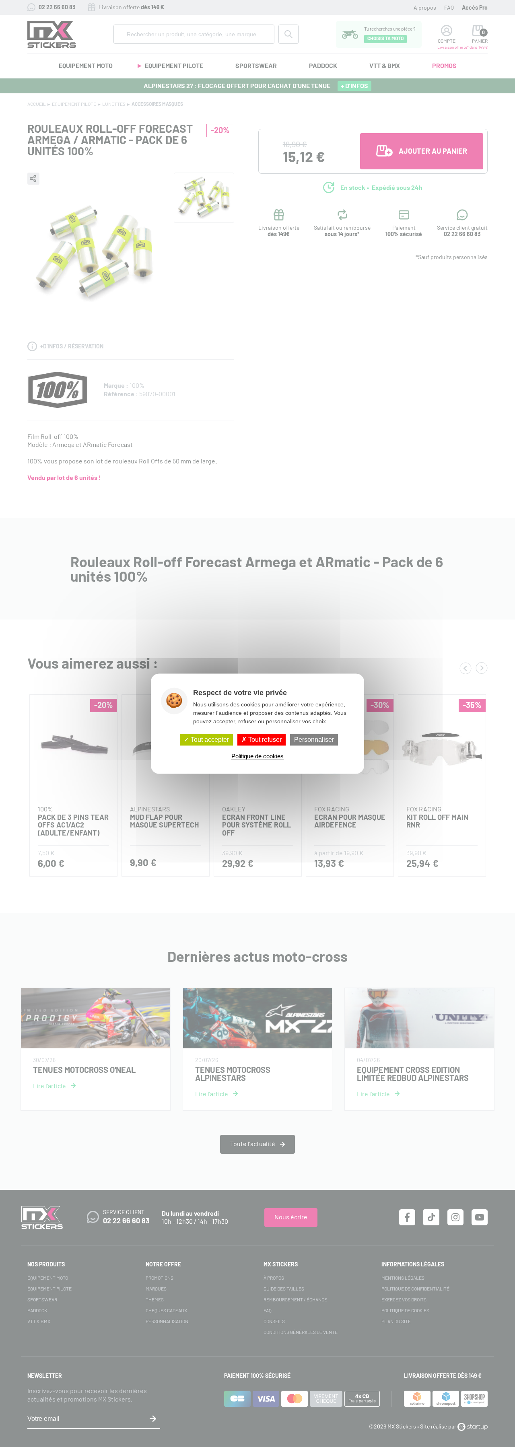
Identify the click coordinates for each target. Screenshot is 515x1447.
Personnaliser (314, 739)
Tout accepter (209, 739)
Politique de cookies (257, 756)
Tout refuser (264, 739)
